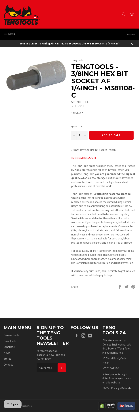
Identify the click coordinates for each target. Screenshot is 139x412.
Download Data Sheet (83, 158)
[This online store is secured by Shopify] (107, 405)
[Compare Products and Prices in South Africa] (126, 405)
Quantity (76, 126)
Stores (7, 358)
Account (131, 34)
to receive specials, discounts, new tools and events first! (51, 355)
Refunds (126, 388)
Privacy (115, 388)
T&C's (105, 388)
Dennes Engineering (113, 344)
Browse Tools (11, 335)
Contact (8, 364)
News (7, 353)
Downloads (10, 341)
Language (9, 347)
